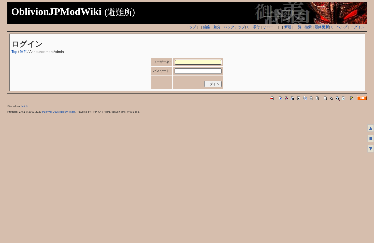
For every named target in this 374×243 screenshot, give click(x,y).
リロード (270, 27)
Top (14, 52)
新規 (287, 27)
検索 (308, 27)
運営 (23, 52)
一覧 (297, 27)
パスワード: (162, 71)
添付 (256, 27)
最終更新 (322, 27)
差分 (217, 27)
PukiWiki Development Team (58, 111)
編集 (206, 27)
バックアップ (234, 27)
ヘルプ (342, 27)
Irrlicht (24, 106)
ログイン (357, 27)
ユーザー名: (162, 62)
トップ (190, 27)
